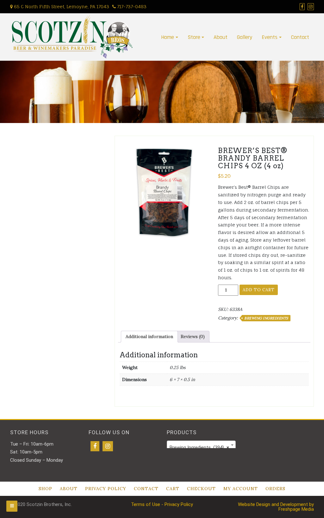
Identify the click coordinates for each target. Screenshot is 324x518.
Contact (300, 37)
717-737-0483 (131, 6)
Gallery (244, 37)
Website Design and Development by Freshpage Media (276, 507)
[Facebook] (94, 446)
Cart (172, 488)
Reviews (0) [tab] (193, 336)
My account (240, 488)
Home (167, 37)
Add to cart (259, 290)
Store (194, 37)
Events (269, 37)
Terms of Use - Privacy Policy (162, 504)
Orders (275, 488)
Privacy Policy (105, 488)
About (220, 37)
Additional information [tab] (149, 336)
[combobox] (201, 445)
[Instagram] (108, 446)
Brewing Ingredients (266, 318)
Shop (45, 488)
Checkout (201, 488)
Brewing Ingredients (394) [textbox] (199, 447)
